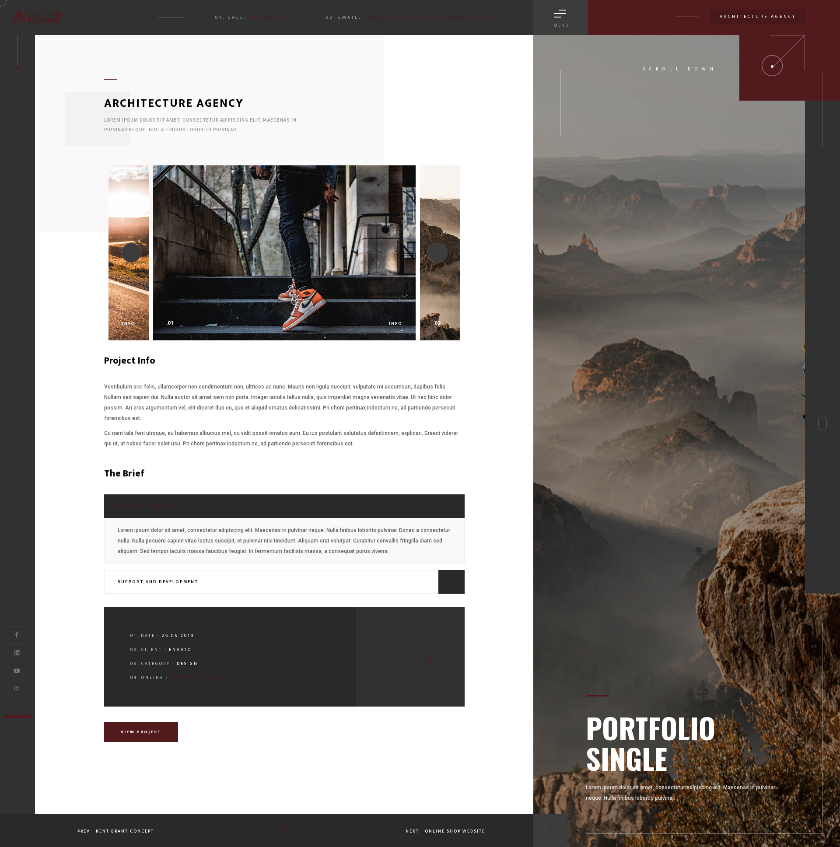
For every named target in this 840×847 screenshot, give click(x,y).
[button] (437, 252)
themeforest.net (197, 677)
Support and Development (158, 581)
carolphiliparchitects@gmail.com (428, 17)
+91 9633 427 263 (278, 17)
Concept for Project (150, 506)
